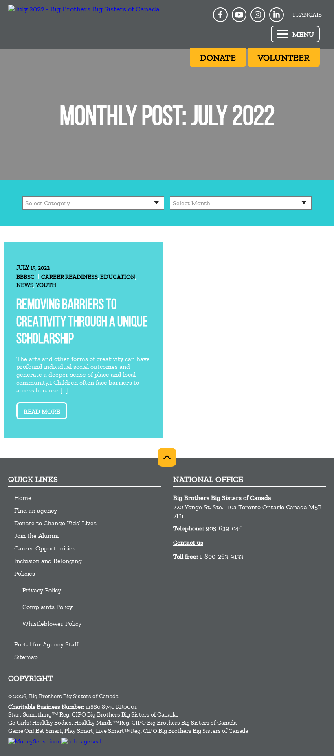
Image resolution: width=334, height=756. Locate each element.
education (117, 276)
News (24, 285)
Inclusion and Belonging (48, 561)
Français (307, 14)
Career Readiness (69, 276)
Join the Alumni (36, 535)
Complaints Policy (47, 607)
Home (22, 498)
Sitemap (26, 657)
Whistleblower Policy (51, 623)
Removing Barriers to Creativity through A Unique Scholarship (82, 322)
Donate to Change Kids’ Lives (55, 523)
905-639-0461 (225, 528)
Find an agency (35, 510)
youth (46, 285)
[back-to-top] (167, 457)
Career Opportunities (44, 548)
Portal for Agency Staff (46, 644)
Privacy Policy (41, 590)
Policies (24, 573)
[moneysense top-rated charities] (34, 741)
